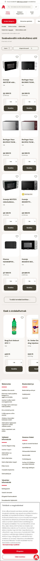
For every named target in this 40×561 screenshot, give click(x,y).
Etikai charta (5, 466)
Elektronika (22, 26)
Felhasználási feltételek (29, 451)
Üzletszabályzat (6, 473)
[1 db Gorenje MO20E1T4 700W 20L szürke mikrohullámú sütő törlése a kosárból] (24, 221)
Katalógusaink (6, 488)
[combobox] (19, 7)
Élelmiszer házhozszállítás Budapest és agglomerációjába (9, 395)
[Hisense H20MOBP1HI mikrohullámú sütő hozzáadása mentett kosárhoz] (17, 236)
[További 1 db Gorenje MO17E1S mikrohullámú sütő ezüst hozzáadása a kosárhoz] (16, 221)
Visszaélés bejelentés (8, 470)
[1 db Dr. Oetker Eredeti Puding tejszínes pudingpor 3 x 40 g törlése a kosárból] (30, 362)
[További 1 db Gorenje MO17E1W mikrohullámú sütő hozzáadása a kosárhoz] (16, 101)
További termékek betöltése (19, 300)
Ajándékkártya (26, 447)
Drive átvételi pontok (8, 410)
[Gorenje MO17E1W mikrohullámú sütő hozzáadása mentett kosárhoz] (17, 56)
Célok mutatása (20, 557)
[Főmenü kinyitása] (36, 7)
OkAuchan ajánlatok (26, 21)
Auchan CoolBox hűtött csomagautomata (8, 401)
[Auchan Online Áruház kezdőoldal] (3, 7)
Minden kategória (9, 21)
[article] (11, 83)
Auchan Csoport (6, 449)
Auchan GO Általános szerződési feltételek (28, 463)
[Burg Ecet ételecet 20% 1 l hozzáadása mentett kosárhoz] (22, 317)
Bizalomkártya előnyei (28, 390)
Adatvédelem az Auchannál (6, 453)
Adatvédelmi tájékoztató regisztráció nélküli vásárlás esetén (9, 424)
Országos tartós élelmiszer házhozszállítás (9, 405)
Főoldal (4, 26)
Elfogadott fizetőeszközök (9, 496)
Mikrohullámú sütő (20, 30)
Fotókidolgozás (26, 459)
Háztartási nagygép (7, 30)
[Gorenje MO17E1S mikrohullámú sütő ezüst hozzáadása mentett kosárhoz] (17, 176)
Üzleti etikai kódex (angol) (9, 462)
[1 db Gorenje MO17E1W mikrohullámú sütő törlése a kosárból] (5, 101)
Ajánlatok (25, 398)
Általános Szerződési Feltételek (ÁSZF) (8, 419)
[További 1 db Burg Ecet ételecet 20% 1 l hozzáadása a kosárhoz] (21, 362)
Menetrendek (26, 455)
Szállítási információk (8, 390)
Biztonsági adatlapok (28, 467)
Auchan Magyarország (8, 446)
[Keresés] (9, 7)
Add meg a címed (22, 1)
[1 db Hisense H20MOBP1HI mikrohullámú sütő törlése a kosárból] (5, 281)
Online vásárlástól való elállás (8, 430)
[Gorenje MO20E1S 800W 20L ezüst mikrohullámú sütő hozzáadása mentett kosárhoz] (35, 236)
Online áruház (12, 26)
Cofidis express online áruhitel (8, 414)
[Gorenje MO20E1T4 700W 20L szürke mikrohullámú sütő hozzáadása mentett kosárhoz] (35, 176)
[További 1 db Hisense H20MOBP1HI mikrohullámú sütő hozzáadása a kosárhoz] (16, 281)
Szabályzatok (26, 394)
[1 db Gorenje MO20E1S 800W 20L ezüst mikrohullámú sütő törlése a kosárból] (24, 281)
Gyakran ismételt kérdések (30, 443)
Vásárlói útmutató (7, 492)
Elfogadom (20, 551)
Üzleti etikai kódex (7, 458)
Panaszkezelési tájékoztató (9, 500)
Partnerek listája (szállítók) (11, 545)
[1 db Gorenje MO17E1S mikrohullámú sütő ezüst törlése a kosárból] (5, 221)
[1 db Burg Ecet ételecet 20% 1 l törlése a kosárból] (7, 362)
